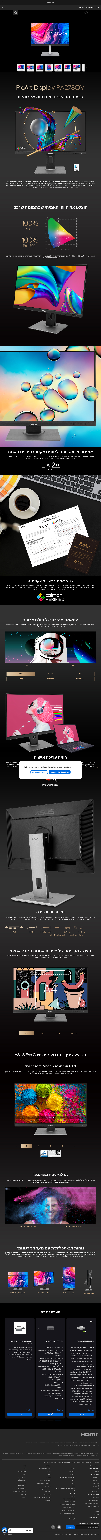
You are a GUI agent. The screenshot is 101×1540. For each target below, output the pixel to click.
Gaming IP (72, 1519)
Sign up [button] (70, 1527)
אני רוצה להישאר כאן (39, 772)
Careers (24, 1497)
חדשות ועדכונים (22, 1471)
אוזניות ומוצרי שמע (70, 1502)
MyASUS (47, 1500)
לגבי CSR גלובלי (21, 1480)
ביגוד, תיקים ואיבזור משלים (68, 1507)
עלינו (25, 1469)
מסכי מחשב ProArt (64, 1462)
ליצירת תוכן (96, 1483)
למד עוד (81, 1414)
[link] (50, 2)
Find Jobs (23, 1494)
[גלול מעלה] (96, 1535)
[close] (79, 764)
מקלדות (73, 1496)
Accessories (95, 1492)
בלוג (49, 1474)
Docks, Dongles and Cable (67, 1513)
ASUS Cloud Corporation (18, 1489)
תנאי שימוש (68, 1534)
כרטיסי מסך (72, 1471)
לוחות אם (72, 1469)
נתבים (73, 1486)
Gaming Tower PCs (93, 1506)
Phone (97, 1471)
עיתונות (24, 1483)
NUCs (97, 1509)
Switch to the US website (60, 772)
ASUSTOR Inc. (22, 1486)
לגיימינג (97, 1489)
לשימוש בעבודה (95, 1480)
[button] (98, 2)
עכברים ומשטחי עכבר (69, 1499)
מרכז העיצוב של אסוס (44, 1469)
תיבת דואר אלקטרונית (44, 1489)
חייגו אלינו (47, 1492)
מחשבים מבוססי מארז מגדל (91, 1503)
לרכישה (48, 1471)
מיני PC (97, 1512)
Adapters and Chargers (68, 1510)
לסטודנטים (96, 1486)
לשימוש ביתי (96, 1477)
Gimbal (73, 1516)
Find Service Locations (43, 1483)
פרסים (24, 1474)
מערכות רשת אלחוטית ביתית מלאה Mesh (65, 1489)
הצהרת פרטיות (59, 1534)
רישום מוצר (47, 1486)
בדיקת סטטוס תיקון (45, 1480)
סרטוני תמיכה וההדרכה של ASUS (41, 1497)
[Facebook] (53, 1527)
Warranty (96, 1514)
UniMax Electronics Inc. (19, 1491)
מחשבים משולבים (94, 1500)
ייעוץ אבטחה (47, 1494)
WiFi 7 (73, 1480)
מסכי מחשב (96, 1497)
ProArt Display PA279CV (89, 7)
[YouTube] (59, 1527)
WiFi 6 (73, 1483)
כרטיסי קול (72, 1474)
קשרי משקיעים (22, 1477)
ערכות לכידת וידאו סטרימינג (67, 1505)
